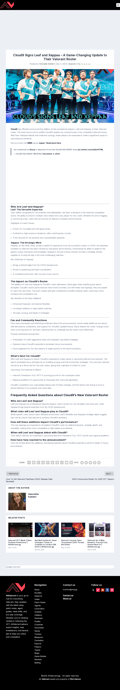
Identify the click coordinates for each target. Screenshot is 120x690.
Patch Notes (39, 602)
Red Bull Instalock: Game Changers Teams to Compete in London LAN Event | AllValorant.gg (46, 543)
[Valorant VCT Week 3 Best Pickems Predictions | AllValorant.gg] (20, 530)
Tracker (37, 634)
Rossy (32, 149)
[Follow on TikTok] (98, 590)
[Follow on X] (93, 590)
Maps (36, 653)
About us (67, 598)
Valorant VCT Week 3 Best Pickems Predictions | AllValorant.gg (19, 542)
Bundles (38, 593)
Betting (37, 663)
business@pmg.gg (70, 589)
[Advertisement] (60, 27)
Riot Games (75, 679)
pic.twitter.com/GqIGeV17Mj (90, 149)
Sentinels (38, 618)
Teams (37, 650)
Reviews (38, 659)
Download (38, 628)
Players (37, 647)
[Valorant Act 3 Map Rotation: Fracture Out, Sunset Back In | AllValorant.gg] (100, 530)
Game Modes (40, 656)
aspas (42, 143)
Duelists (37, 612)
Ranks (37, 631)
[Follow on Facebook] (107, 590)
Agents (37, 605)
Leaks (37, 599)
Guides (37, 621)
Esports (72, 64)
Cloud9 (14, 129)
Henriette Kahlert (46, 64)
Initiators (38, 615)
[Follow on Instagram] (112, 590)
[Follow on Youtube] (103, 590)
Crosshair (38, 624)
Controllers (39, 608)
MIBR (30, 143)
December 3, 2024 (51, 154)
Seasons (38, 596)
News (36, 589)
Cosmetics (38, 640)
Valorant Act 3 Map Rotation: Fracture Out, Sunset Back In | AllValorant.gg (98, 543)
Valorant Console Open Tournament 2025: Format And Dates (72, 542)
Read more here (53, 143)
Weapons (38, 637)
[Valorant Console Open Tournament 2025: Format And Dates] (73, 530)
